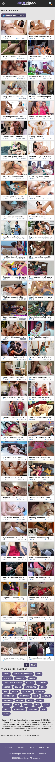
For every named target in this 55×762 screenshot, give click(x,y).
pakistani (27, 692)
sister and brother (13, 683)
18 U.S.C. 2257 (44, 748)
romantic (24, 696)
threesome (19, 709)
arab (39, 700)
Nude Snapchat (33, 735)
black (18, 687)
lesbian (19, 700)
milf (37, 705)
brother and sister (23, 674)
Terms (21, 748)
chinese (27, 705)
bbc (17, 705)
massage (8, 700)
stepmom (40, 692)
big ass (29, 683)
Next (33, 665)
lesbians (33, 709)
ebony (6, 709)
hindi (43, 687)
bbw (44, 709)
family (32, 678)
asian (6, 714)
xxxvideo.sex (24, 758)
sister (15, 692)
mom (39, 674)
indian (6, 674)
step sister (31, 687)
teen (36, 696)
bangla (7, 705)
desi (5, 692)
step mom (42, 683)
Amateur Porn (20, 735)
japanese (20, 678)
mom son (7, 678)
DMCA (31, 748)
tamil (46, 705)
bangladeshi (9, 696)
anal (30, 700)
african (46, 696)
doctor (7, 687)
